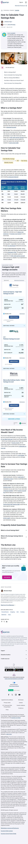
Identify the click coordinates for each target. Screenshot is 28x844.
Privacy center (7, 702)
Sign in (21, 2)
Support (3, 650)
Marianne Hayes (8, 21)
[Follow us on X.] (12, 695)
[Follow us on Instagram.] (16, 695)
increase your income (15, 234)
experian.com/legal (15, 717)
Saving (17, 10)
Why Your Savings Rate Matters (12, 77)
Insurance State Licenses (7, 830)
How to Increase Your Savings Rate (12, 83)
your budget (21, 455)
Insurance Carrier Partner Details (8, 833)
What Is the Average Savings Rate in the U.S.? (12, 537)
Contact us (20, 708)
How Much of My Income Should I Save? (14, 80)
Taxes (9, 614)
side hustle (21, 477)
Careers (21, 702)
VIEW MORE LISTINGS (14, 419)
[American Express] (14, 285)
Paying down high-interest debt (11, 504)
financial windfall (8, 490)
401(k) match (6, 518)
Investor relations (21, 705)
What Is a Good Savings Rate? (10, 530)
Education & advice (5, 654)
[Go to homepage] (2, 10)
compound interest (13, 177)
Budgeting (12, 612)
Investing (22, 612)
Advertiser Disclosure (20, 5)
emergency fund (12, 252)
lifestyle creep (7, 487)
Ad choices (20, 699)
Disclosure (22, 313)
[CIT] (14, 331)
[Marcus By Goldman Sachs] (14, 374)
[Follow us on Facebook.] (8, 695)
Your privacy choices (14, 686)
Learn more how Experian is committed (14, 678)
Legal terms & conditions (7, 699)
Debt (18, 612)
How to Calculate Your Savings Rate (13, 75)
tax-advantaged (11, 245)
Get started (7, 577)
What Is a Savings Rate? (10, 72)
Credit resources (5, 658)
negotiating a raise (8, 479)
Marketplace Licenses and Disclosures (10, 828)
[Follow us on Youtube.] (19, 695)
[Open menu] (25, 2)
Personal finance (9, 10)
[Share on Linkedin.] (7, 621)
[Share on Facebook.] (2, 621)
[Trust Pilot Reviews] (14, 690)
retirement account (11, 127)
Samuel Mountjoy (11, 24)
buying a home (15, 443)
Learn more (9, 734)
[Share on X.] (4, 621)
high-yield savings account (17, 137)
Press (7, 709)
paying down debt (14, 143)
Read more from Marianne (7, 605)
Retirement (4, 614)
